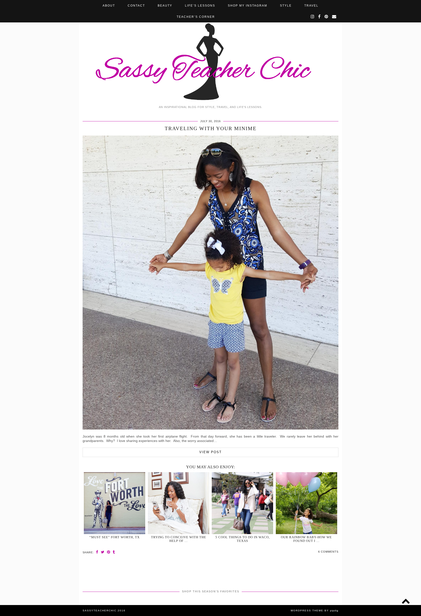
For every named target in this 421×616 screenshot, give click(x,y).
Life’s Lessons (200, 5)
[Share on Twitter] (103, 552)
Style (286, 5)
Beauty (165, 5)
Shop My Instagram (247, 5)
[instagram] (313, 16)
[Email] (334, 16)
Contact (136, 5)
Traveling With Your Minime (211, 128)
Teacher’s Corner (196, 17)
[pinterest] (327, 16)
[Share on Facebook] (97, 552)
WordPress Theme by (314, 610)
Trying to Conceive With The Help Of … (178, 539)
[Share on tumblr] (114, 552)
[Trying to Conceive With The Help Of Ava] (178, 503)
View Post (210, 452)
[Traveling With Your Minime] (210, 428)
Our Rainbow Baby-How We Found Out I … (306, 539)
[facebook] (319, 16)
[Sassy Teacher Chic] (210, 51)
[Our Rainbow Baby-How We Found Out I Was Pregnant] (306, 503)
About (109, 5)
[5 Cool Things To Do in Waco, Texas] (242, 503)
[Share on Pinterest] (109, 552)
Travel (311, 5)
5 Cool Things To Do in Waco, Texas (242, 539)
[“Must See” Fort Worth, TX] (114, 503)
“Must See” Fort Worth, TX (114, 537)
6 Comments (328, 551)
